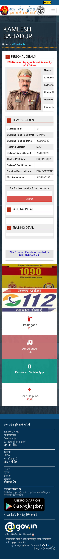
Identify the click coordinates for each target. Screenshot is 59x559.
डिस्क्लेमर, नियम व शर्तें (16, 539)
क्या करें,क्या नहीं (10, 458)
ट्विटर (6, 472)
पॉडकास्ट (7, 479)
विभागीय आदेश (10, 438)
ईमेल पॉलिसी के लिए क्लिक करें (18, 534)
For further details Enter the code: (29, 188)
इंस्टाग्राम (7, 475)
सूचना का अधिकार (11, 431)
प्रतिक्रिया (7, 455)
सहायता (7, 452)
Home (5, 44)
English (47, 2)
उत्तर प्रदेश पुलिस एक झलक (15, 442)
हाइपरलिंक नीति (19, 542)
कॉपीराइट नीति (34, 539)
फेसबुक (7, 469)
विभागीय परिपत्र (10, 435)
